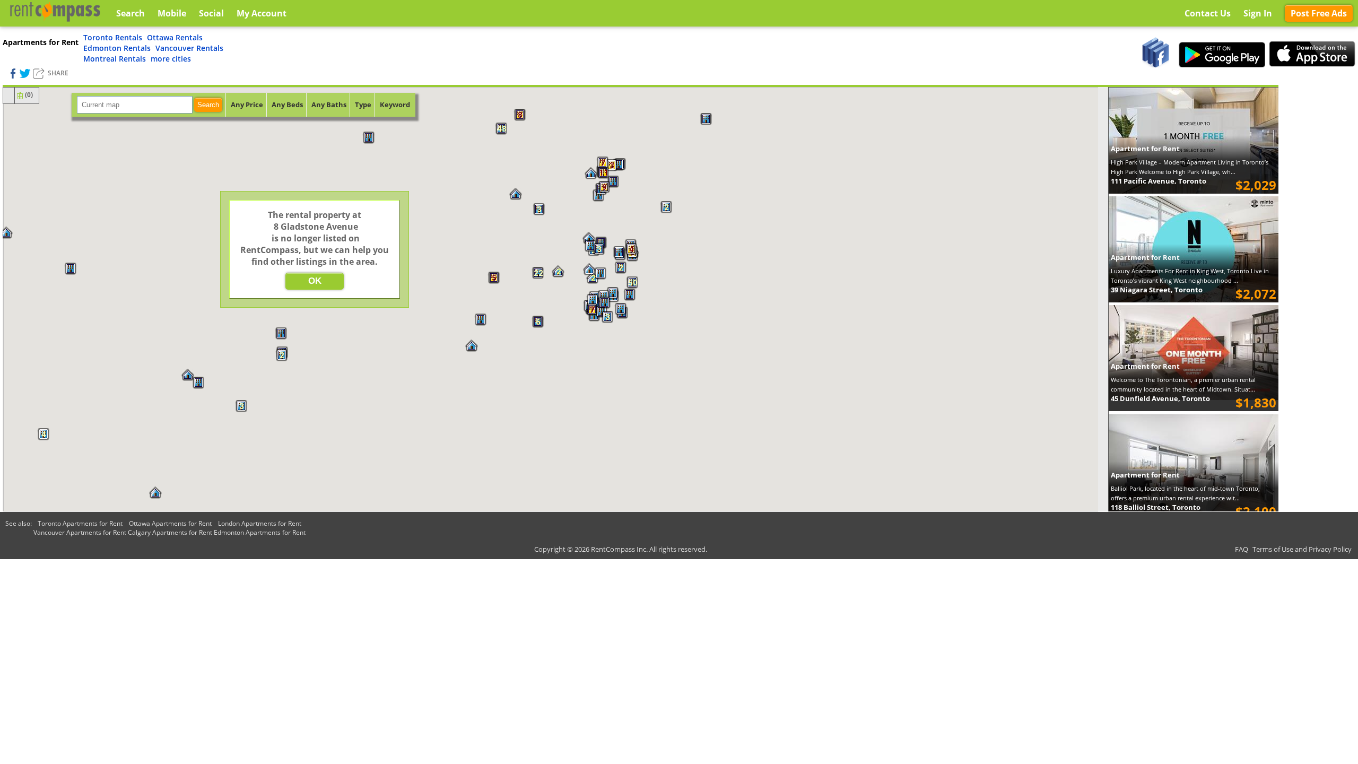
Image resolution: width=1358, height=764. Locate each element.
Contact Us (1208, 13)
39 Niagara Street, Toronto (1157, 289)
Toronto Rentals (112, 37)
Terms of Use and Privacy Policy (1302, 549)
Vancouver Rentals (189, 48)
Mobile (172, 13)
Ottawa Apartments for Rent (170, 523)
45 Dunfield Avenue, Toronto (1160, 398)
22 (538, 273)
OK (314, 281)
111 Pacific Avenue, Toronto (1158, 181)
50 (632, 283)
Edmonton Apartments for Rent (260, 532)
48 (501, 129)
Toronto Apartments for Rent (80, 523)
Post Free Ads (1319, 13)
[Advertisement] (1318, 244)
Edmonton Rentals (117, 48)
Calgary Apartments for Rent (170, 532)
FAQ (1241, 549)
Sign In (1257, 13)
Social (211, 13)
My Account (261, 13)
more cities (171, 59)
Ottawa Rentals (175, 37)
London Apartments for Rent (259, 523)
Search (208, 105)
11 (603, 173)
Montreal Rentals (114, 59)
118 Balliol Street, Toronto (1155, 507)
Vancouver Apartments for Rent (79, 532)
